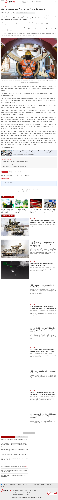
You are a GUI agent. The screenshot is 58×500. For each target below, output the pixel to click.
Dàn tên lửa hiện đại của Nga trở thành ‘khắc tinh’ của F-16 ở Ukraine (43, 307)
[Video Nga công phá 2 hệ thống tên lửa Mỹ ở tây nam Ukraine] (15, 292)
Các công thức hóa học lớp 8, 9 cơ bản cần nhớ (12, 466)
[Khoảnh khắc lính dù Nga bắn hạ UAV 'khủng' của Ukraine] (15, 270)
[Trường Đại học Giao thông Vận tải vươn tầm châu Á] (21, 203)
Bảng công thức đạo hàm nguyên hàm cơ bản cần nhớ (14, 439)
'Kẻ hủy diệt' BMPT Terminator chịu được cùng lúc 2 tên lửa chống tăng (42, 221)
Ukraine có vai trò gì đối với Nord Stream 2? (14, 164)
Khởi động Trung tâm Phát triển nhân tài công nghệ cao (50, 211)
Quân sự (32, 218)
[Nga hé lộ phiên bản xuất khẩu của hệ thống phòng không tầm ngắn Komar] (15, 335)
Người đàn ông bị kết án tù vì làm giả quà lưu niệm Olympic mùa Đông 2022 (33, 151)
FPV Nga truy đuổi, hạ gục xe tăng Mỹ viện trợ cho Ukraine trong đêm (42, 393)
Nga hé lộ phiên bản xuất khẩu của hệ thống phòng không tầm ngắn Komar (42, 330)
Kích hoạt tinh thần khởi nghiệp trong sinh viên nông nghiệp (7, 211)
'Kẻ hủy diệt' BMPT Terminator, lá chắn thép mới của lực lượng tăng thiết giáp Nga (42, 244)
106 (26, 466)
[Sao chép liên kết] (11, 13)
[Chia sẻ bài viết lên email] (8, 13)
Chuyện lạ (43, 484)
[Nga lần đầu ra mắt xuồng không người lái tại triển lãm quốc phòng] (15, 356)
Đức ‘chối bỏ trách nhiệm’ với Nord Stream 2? (14, 166)
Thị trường (12, 484)
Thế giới (5, 6)
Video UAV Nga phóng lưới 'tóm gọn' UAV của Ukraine (43, 372)
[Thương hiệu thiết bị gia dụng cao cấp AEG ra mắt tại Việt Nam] (36, 203)
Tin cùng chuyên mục (8, 215)
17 (11, 451)
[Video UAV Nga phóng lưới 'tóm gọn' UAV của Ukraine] (15, 378)
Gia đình (25, 484)
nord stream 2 (10, 175)
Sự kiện (3, 486)
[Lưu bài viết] (14, 13)
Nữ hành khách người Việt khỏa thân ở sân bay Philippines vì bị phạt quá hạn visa (43, 416)
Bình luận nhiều (21, 436)
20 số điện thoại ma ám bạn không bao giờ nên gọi (13, 454)
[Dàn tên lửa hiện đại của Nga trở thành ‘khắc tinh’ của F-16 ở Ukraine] (15, 313)
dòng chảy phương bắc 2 (23, 175)
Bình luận (5, 172)
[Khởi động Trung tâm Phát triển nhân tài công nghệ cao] (50, 203)
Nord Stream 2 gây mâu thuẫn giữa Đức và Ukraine (15, 161)
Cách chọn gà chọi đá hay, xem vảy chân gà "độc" (13, 463)
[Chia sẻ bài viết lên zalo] (5, 13)
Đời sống (6, 484)
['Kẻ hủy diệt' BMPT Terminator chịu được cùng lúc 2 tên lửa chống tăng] (15, 227)
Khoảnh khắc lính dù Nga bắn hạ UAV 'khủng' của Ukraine (43, 264)
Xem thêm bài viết (29, 433)
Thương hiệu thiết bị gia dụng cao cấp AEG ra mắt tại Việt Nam (36, 211)
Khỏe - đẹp (36, 484)
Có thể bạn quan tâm (8, 196)
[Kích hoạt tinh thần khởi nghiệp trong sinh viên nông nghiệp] (7, 203)
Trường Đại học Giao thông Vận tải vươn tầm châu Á (21, 211)
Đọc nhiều (8, 436)
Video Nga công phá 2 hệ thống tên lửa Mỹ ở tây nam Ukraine (42, 286)
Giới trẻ (30, 484)
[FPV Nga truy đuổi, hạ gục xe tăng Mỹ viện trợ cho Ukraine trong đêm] (15, 399)
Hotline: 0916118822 (37, 1)
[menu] (2, 1)
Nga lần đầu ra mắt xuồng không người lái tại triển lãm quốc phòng (42, 350)
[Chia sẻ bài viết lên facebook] (2, 13)
